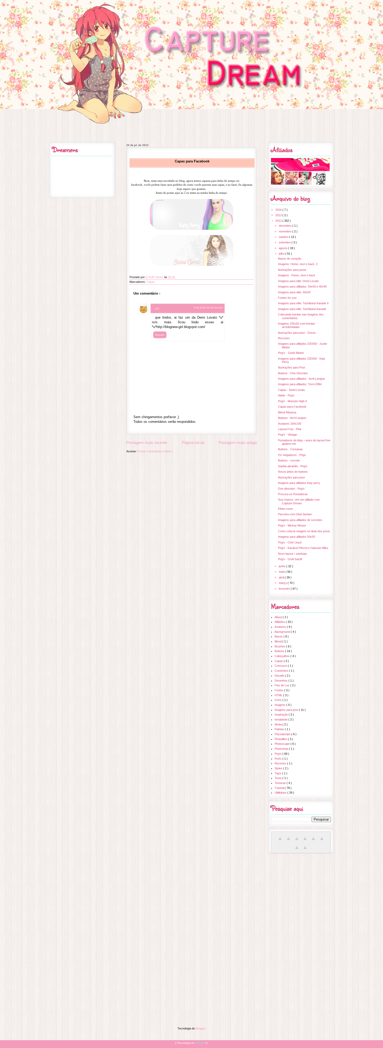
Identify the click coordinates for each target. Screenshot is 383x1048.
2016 (278, 209)
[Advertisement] (191, 893)
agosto (283, 248)
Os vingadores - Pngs (292, 454)
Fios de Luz (282, 685)
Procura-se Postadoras (293, 494)
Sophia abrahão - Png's (292, 466)
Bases (279, 636)
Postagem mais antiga (238, 442)
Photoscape (283, 743)
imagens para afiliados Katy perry (299, 482)
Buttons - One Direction (293, 373)
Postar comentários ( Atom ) (155, 451)
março (283, 582)
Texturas (281, 782)
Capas (150, 281)
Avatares (281, 626)
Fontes (279, 690)
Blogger (200, 1028)
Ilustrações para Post (291, 367)
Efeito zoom (285, 508)
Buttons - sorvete (289, 460)
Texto (278, 778)
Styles (279, 768)
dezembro (285, 225)
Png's (278, 753)
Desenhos (281, 680)
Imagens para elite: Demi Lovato (298, 281)
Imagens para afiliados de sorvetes (300, 520)
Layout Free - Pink (289, 429)
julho (282, 253)
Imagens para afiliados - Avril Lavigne (301, 378)
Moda (278, 724)
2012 (278, 220)
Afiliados (280, 621)
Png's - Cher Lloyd (289, 542)
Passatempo (283, 734)
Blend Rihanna (287, 412)
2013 (278, 215)
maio (282, 571)
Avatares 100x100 (289, 423)
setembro (285, 242)
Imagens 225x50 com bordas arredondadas (296, 325)
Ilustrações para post (291, 477)
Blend (278, 641)
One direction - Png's (291, 488)
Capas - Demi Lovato (291, 389)
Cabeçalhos (283, 656)
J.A (157, 308)
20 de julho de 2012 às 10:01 (208, 308)
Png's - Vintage (287, 434)
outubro (284, 236)
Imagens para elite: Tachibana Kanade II (303, 303)
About (279, 617)
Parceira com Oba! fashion (295, 514)
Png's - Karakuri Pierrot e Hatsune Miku (303, 547)
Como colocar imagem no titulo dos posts (304, 531)
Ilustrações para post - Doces (297, 332)
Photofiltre (281, 739)
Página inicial (193, 442)
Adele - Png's (286, 395)
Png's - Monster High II (292, 401)
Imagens (280, 704)
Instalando (281, 719)
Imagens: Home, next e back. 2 (298, 264)
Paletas (280, 729)
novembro (285, 231)
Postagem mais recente (146, 442)
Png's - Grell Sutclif (290, 559)
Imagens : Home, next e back (296, 275)
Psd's (278, 758)
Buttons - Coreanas (290, 449)
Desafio (280, 675)
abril (282, 577)
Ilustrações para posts (292, 269)
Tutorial (280, 787)
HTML (279, 695)
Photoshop (282, 748)
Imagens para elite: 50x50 (294, 292)
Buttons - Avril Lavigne (292, 417)
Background (283, 631)
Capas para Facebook (292, 406)
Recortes (284, 338)
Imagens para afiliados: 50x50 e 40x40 (302, 286)
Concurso (281, 665)
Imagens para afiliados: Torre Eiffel (300, 384)
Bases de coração (289, 258)
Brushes (280, 646)
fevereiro (285, 588)
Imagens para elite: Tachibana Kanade (302, 309)
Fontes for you (287, 297)
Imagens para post (287, 709)
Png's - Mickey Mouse (292, 525)
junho (282, 566)
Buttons (280, 651)
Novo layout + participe (292, 553)
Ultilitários (281, 792)
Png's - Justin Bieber (291, 352)
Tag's (278, 773)
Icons (278, 699)
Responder (159, 335)
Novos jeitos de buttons (293, 471)
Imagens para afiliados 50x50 (296, 536)
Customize (282, 670)
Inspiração (282, 714)
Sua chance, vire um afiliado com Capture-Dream (299, 501)
